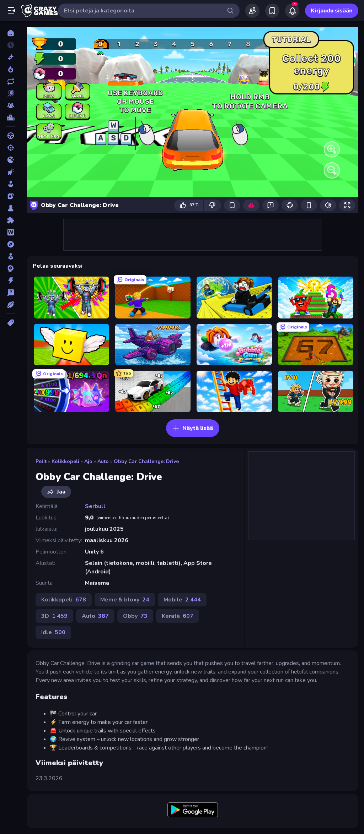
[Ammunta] (10, 148)
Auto (103, 461)
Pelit (41, 461)
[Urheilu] (10, 305)
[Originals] (10, 93)
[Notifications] (292, 11)
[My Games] (272, 11)
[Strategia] (10, 268)
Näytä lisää (197, 428)
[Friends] (252, 11)
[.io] (10, 160)
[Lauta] (10, 208)
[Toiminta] (10, 280)
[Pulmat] (10, 220)
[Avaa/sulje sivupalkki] (11, 10)
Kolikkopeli (65, 461)
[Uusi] (10, 57)
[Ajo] (10, 136)
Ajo (88, 461)
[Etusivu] (10, 33)
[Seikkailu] (10, 244)
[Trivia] (10, 293)
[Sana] (10, 232)
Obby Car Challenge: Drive (146, 461)
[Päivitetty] (10, 81)
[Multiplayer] (10, 105)
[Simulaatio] (10, 256)
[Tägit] (10, 323)
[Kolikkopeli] (10, 184)
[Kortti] (10, 196)
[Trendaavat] (10, 69)
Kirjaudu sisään (332, 11)
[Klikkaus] (10, 172)
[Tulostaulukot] (10, 117)
